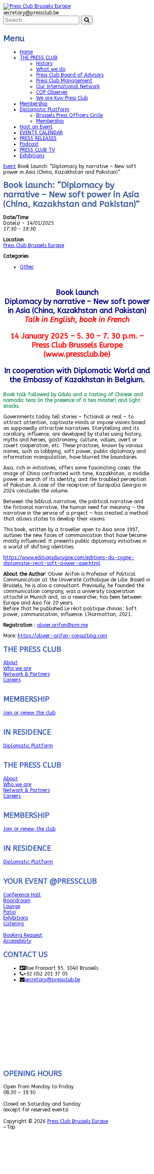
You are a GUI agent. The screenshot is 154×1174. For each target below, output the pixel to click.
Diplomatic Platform (44, 109)
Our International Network (68, 86)
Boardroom (16, 900)
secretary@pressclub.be (52, 980)
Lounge (11, 906)
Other (27, 267)
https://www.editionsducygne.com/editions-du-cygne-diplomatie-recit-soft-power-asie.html (68, 560)
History (44, 63)
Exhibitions (32, 156)
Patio (9, 912)
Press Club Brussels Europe (33, 245)
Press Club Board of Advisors (69, 75)
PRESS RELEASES (38, 138)
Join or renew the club (29, 713)
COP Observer (52, 92)
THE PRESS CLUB (38, 58)
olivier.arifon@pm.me (62, 625)
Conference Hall (22, 895)
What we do (50, 69)
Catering (13, 924)
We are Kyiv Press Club (62, 98)
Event (9, 166)
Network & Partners (26, 674)
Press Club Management (64, 81)
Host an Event (36, 127)
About (10, 662)
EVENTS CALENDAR (41, 132)
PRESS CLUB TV (37, 150)
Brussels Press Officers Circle (69, 115)
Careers (12, 680)
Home (26, 52)
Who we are (17, 668)
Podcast (29, 144)
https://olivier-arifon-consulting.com (62, 636)
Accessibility (17, 941)
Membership (34, 104)
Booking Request (22, 935)
